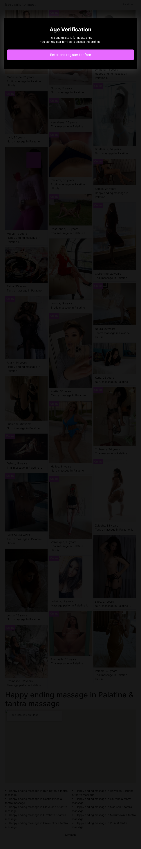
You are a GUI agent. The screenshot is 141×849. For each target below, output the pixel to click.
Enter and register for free (70, 55)
